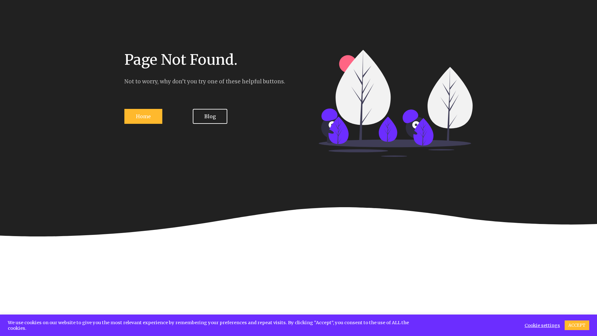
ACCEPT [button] (576, 325)
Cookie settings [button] (542, 325)
